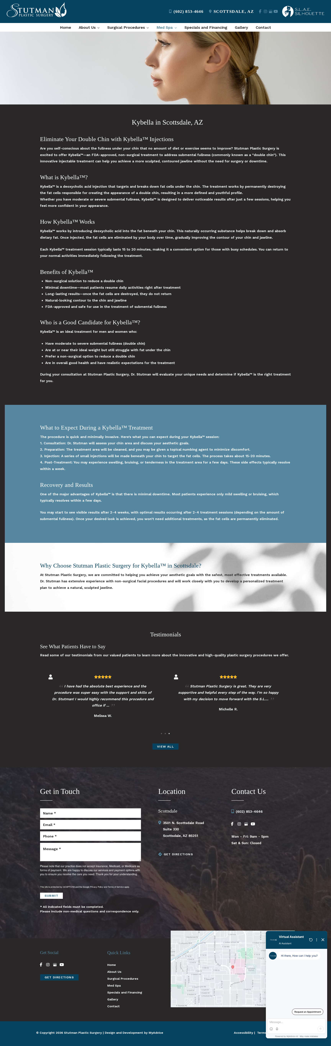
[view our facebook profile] (260, 11)
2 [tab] (165, 733)
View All (165, 746)
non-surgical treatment (138, 155)
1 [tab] (162, 733)
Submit (51, 895)
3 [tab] (169, 733)
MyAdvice (156, 1032)
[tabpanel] (103, 700)
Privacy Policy (96, 886)
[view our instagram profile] (265, 11)
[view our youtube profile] (275, 11)
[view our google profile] (270, 11)
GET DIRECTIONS (178, 854)
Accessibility (243, 1032)
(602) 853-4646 (188, 11)
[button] (98, 27)
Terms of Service (116, 886)
